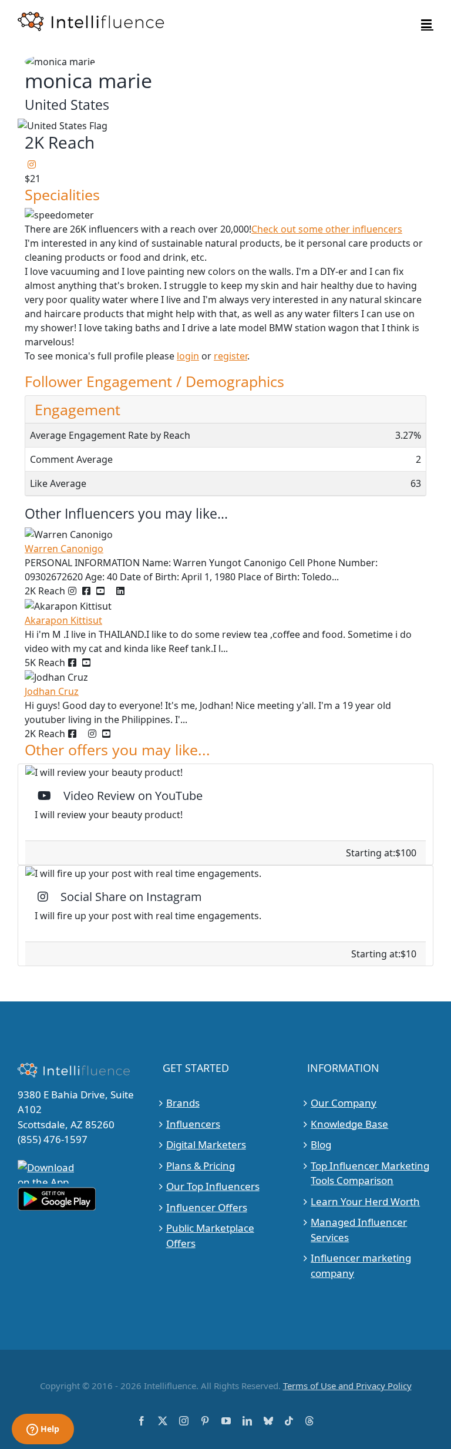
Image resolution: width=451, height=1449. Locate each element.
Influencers (193, 1124)
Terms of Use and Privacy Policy (347, 1385)
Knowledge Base (349, 1124)
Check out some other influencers (326, 229)
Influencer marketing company (361, 1265)
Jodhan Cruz (52, 691)
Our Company (343, 1103)
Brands (183, 1103)
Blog (321, 1144)
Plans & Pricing (200, 1165)
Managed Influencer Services (359, 1229)
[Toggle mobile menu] (427, 24)
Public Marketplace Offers (210, 1235)
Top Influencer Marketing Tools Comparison (370, 1173)
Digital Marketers (206, 1144)
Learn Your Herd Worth (365, 1201)
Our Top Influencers (213, 1186)
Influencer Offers (206, 1207)
